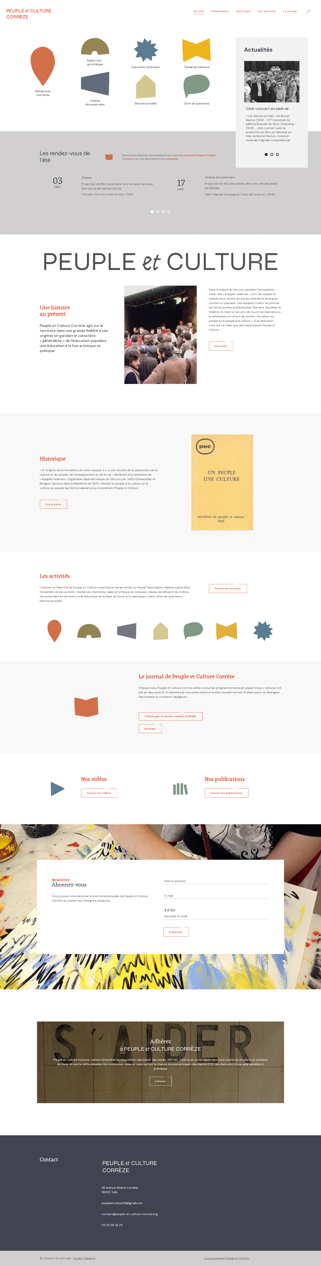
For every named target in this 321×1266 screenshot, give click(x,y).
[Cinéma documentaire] (271, 81)
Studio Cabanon (84, 1258)
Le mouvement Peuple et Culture (227, 1258)
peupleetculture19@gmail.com (122, 1203)
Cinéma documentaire (265, 108)
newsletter (172, 158)
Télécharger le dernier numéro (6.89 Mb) (170, 720)
